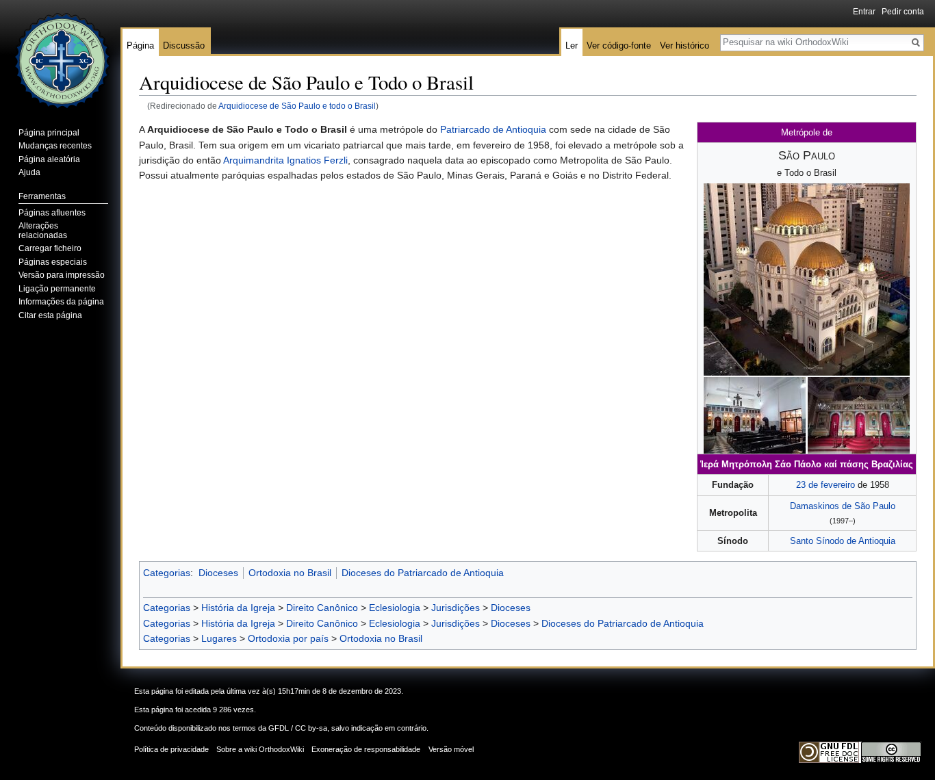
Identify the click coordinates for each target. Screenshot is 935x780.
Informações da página (61, 302)
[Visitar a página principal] (60, 54)
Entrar (864, 11)
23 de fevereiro (825, 485)
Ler (571, 45)
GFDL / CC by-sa (297, 728)
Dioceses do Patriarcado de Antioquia (423, 572)
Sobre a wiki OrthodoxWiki (260, 749)
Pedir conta (903, 11)
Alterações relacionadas (42, 230)
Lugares (219, 638)
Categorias (166, 572)
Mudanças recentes (55, 146)
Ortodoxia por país (288, 638)
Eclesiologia (394, 607)
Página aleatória (49, 159)
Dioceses (218, 572)
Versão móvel (451, 749)
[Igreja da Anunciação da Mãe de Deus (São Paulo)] (755, 415)
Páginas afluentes (52, 213)
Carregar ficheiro (49, 248)
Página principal (48, 133)
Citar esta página (50, 315)
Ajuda (29, 172)
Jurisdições (455, 607)
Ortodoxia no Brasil (289, 572)
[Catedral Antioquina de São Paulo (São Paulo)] (807, 279)
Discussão (184, 45)
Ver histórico (684, 45)
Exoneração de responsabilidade (365, 749)
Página (140, 45)
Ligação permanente (57, 289)
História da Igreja (238, 607)
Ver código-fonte (619, 45)
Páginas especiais (52, 262)
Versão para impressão (61, 275)
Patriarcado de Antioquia (493, 129)
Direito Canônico (322, 607)
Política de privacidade (171, 749)
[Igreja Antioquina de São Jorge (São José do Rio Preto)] (859, 415)
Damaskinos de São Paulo (842, 506)
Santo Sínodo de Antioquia (842, 541)
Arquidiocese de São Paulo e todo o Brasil (297, 105)
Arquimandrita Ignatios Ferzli (285, 160)
